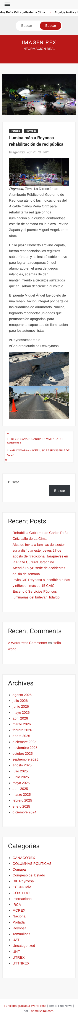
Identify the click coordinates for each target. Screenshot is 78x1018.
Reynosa (31, 130)
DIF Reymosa (23, 881)
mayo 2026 (21, 712)
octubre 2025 (23, 753)
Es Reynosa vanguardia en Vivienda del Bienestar (35, 441)
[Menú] (6, 4)
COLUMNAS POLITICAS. (32, 863)
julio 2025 (20, 771)
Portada (15, 130)
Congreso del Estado (29, 875)
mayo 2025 (21, 783)
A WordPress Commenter (27, 643)
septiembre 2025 (25, 759)
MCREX (19, 910)
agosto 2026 (22, 695)
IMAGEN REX (39, 42)
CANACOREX (24, 858)
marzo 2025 (22, 794)
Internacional (22, 899)
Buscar (13, 482)
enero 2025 (21, 806)
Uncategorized (24, 945)
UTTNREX (21, 963)
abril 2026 (20, 718)
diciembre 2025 (24, 742)
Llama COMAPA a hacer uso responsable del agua (39, 452)
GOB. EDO (21, 893)
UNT (16, 951)
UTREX (19, 957)
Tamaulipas (21, 934)
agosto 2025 (22, 765)
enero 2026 (21, 736)
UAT (16, 940)
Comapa (19, 869)
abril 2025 (20, 789)
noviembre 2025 (25, 748)
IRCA (17, 904)
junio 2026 (21, 706)
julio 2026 (20, 700)
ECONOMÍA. (22, 887)
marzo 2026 (22, 724)
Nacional (19, 916)
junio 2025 (21, 777)
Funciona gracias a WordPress (25, 1005)
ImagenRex (17, 152)
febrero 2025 (22, 800)
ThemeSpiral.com (41, 1011)
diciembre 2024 (24, 812)
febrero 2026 (22, 730)
